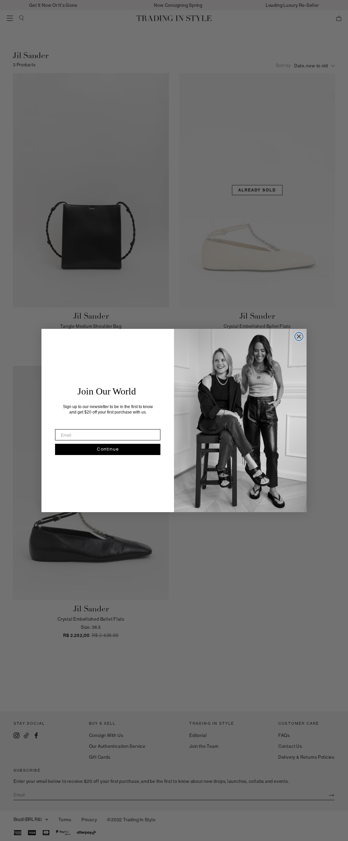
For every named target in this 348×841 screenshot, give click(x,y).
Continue (108, 449)
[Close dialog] (299, 336)
